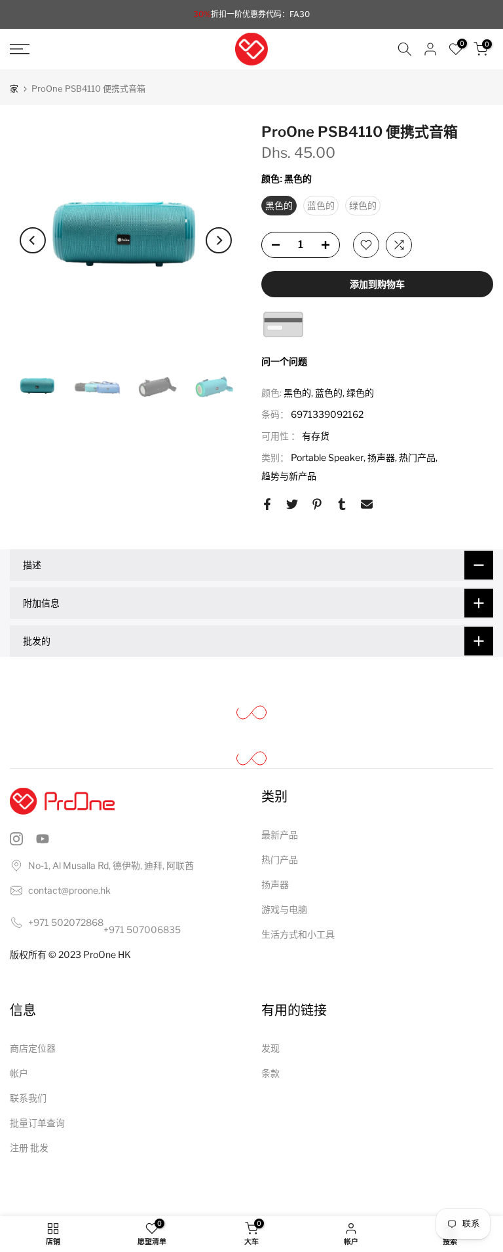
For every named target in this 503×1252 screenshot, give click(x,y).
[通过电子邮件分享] (367, 504)
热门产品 (417, 457)
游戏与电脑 (284, 909)
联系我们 (28, 1097)
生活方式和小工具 (298, 934)
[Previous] (33, 240)
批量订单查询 (37, 1122)
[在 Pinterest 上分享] (317, 504)
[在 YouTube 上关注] (42, 839)
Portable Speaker (327, 457)
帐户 (19, 1072)
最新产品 (279, 834)
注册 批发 (29, 1147)
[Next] (219, 240)
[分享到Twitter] (292, 504)
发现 (270, 1048)
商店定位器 (33, 1048)
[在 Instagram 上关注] (16, 839)
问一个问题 (284, 361)
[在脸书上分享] (267, 504)
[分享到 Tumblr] (342, 504)
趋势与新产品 (288, 475)
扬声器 (381, 457)
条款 (270, 1072)
